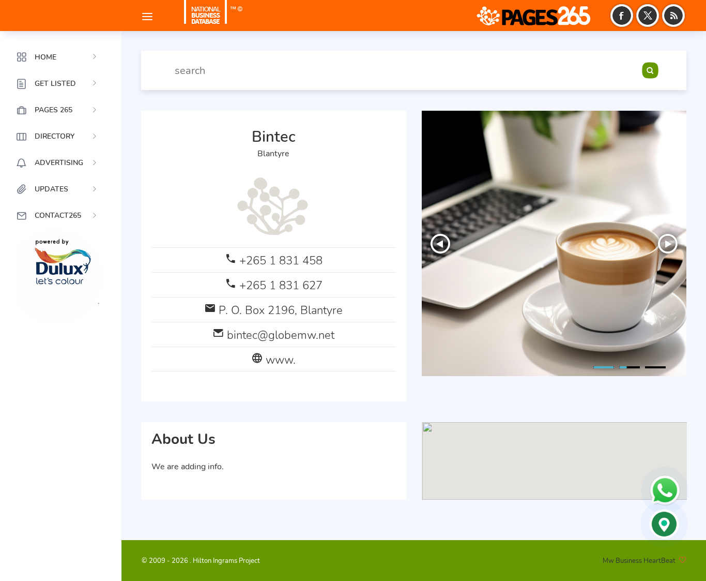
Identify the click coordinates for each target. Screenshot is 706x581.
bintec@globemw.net (280, 335)
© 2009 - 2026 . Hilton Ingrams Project (201, 560)
